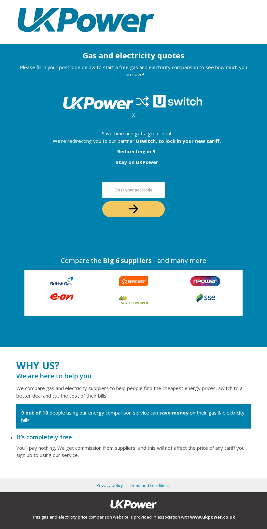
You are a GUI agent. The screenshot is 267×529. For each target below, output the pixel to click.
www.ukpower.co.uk (212, 517)
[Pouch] (85, 35)
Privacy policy (109, 485)
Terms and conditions (149, 485)
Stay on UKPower (137, 162)
